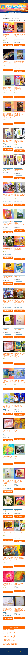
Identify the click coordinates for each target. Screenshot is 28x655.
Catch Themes (17, 652)
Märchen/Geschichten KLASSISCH (10, 636)
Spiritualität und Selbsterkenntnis (10, 644)
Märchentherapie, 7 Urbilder (9, 640)
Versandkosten (8, 146)
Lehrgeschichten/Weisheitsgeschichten (11, 635)
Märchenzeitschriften (7, 642)
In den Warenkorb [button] (8, 45)
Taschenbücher (7, 639)
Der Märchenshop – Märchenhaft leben (16, 650)
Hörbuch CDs (5, 633)
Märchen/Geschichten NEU (8, 637)
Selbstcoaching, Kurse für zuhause (10, 643)
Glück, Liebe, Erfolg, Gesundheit (9, 632)
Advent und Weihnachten (8, 629)
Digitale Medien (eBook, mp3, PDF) (10, 631)
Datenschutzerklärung (17, 651)
